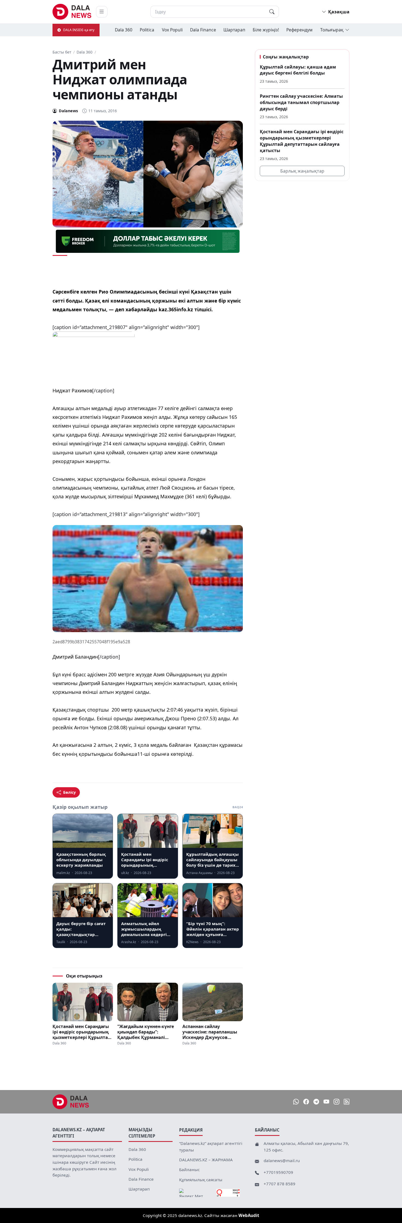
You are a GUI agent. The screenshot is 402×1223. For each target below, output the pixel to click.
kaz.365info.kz (176, 309)
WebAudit (248, 1215)
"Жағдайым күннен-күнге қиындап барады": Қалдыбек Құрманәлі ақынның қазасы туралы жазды (145, 1032)
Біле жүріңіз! (266, 30)
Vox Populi (172, 30)
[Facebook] (306, 1101)
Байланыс (189, 1169)
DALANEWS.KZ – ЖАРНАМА (206, 1159)
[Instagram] (336, 1101)
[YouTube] (326, 1101)
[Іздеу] (272, 12)
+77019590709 (278, 1172)
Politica (147, 30)
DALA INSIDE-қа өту (78, 30)
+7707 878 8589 (279, 1183)
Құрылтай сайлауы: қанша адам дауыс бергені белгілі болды (298, 70)
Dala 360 (123, 30)
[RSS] (346, 1101)
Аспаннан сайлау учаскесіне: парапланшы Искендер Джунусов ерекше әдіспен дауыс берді (209, 1032)
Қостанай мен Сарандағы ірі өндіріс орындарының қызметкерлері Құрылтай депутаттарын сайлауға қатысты (82, 1032)
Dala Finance (203, 30)
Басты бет (62, 52)
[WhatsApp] (296, 1101)
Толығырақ (331, 30)
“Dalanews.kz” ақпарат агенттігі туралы (210, 1147)
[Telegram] (316, 1101)
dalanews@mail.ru (282, 1160)
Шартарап (234, 30)
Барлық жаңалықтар (302, 171)
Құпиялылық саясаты (200, 1179)
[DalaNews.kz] (71, 1101)
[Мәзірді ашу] (101, 11)
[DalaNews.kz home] (72, 12)
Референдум (299, 30)
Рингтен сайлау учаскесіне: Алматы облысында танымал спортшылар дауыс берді (301, 102)
